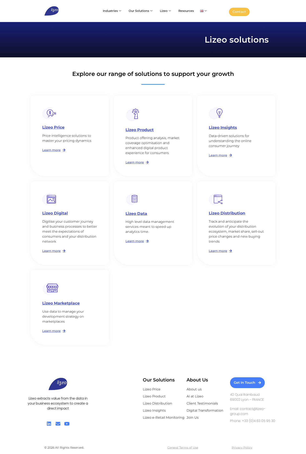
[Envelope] (58, 423)
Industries (110, 11)
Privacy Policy (242, 447)
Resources (186, 11)
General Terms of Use (182, 447)
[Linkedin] (49, 423)
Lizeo (164, 11)
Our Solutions (139, 11)
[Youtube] (67, 423)
